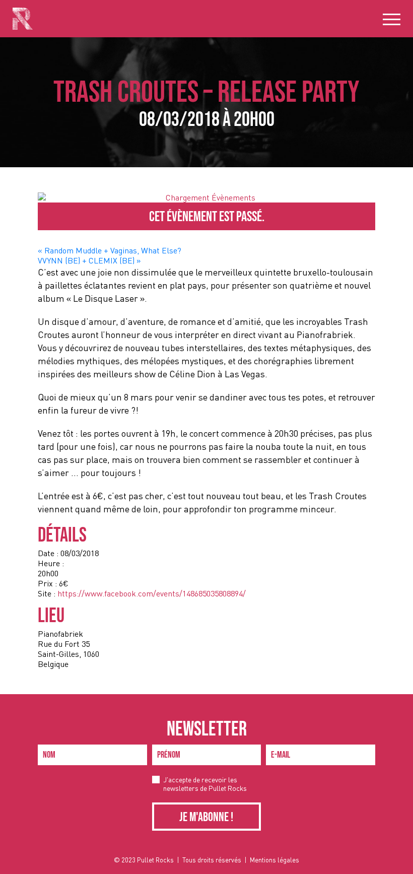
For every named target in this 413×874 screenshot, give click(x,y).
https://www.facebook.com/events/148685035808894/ (151, 593)
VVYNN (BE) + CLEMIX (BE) (89, 260)
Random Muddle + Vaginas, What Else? (109, 250)
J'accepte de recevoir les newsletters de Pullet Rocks (205, 783)
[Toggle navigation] (391, 19)
